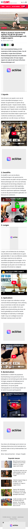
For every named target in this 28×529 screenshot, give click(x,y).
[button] (22, 2)
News (3, 6)
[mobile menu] (2, 2)
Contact (14, 517)
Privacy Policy (13, 519)
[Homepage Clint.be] (10, 2)
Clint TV (8, 6)
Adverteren (21, 517)
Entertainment (16, 6)
